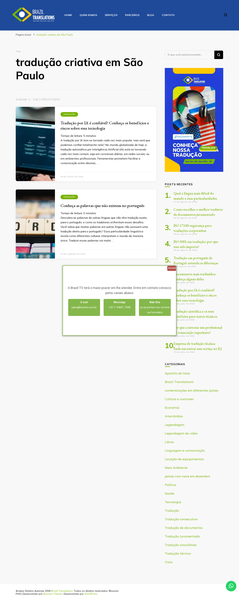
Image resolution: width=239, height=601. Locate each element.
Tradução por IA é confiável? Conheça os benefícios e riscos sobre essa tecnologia (105, 125)
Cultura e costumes (179, 399)
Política (170, 485)
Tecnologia (173, 502)
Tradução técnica (178, 553)
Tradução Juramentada (182, 536)
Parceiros (132, 15)
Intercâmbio (174, 416)
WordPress (90, 593)
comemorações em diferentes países (191, 390)
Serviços (111, 15)
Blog (150, 15)
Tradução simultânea (181, 545)
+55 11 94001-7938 (119, 305)
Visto (169, 562)
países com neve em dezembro (187, 476)
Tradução (69, 114)
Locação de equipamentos (184, 459)
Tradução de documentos (184, 528)
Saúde (169, 493)
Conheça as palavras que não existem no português (102, 205)
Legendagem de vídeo (181, 433)
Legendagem (174, 425)
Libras (169, 442)
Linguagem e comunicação (185, 450)
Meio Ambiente (176, 468)
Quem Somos (88, 15)
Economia (172, 408)
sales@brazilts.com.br (84, 305)
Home (68, 15)
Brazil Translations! (179, 382)
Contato (168, 15)
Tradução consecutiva (181, 519)
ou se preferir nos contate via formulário (155, 307)
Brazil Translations (62, 590)
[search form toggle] (225, 14)
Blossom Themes (52, 593)
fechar (172, 268)
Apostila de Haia (177, 373)
